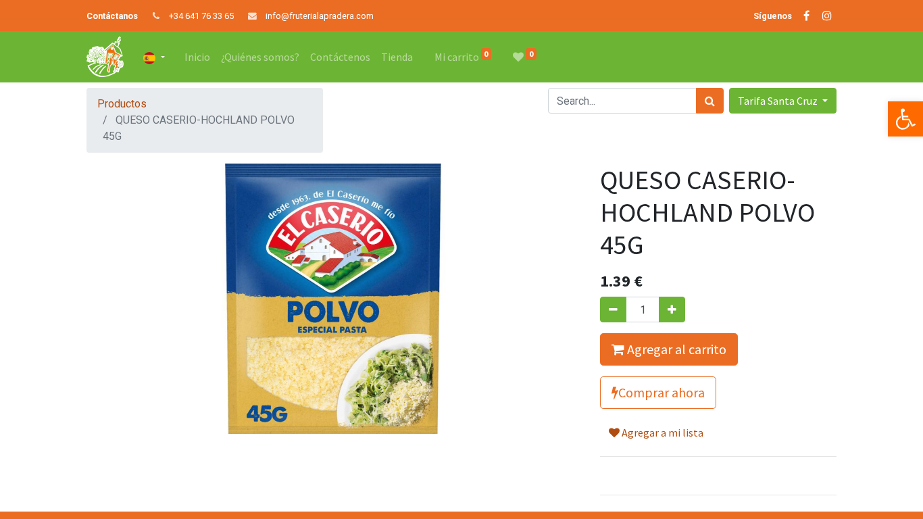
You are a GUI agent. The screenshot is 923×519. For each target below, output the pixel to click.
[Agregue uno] (672, 309)
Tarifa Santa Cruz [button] (779, 100)
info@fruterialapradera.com (320, 16)
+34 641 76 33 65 (201, 16)
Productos (122, 103)
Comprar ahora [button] (661, 392)
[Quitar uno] (613, 309)
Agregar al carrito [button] (675, 349)
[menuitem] (197, 56)
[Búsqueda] (710, 101)
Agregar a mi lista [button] (661, 432)
